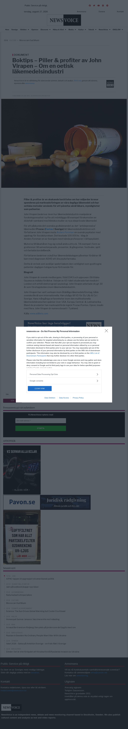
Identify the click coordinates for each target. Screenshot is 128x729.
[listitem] (64, 374)
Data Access (64, 398)
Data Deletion (49, 398)
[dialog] (64, 364)
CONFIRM (40, 388)
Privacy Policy (78, 398)
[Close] (107, 331)
